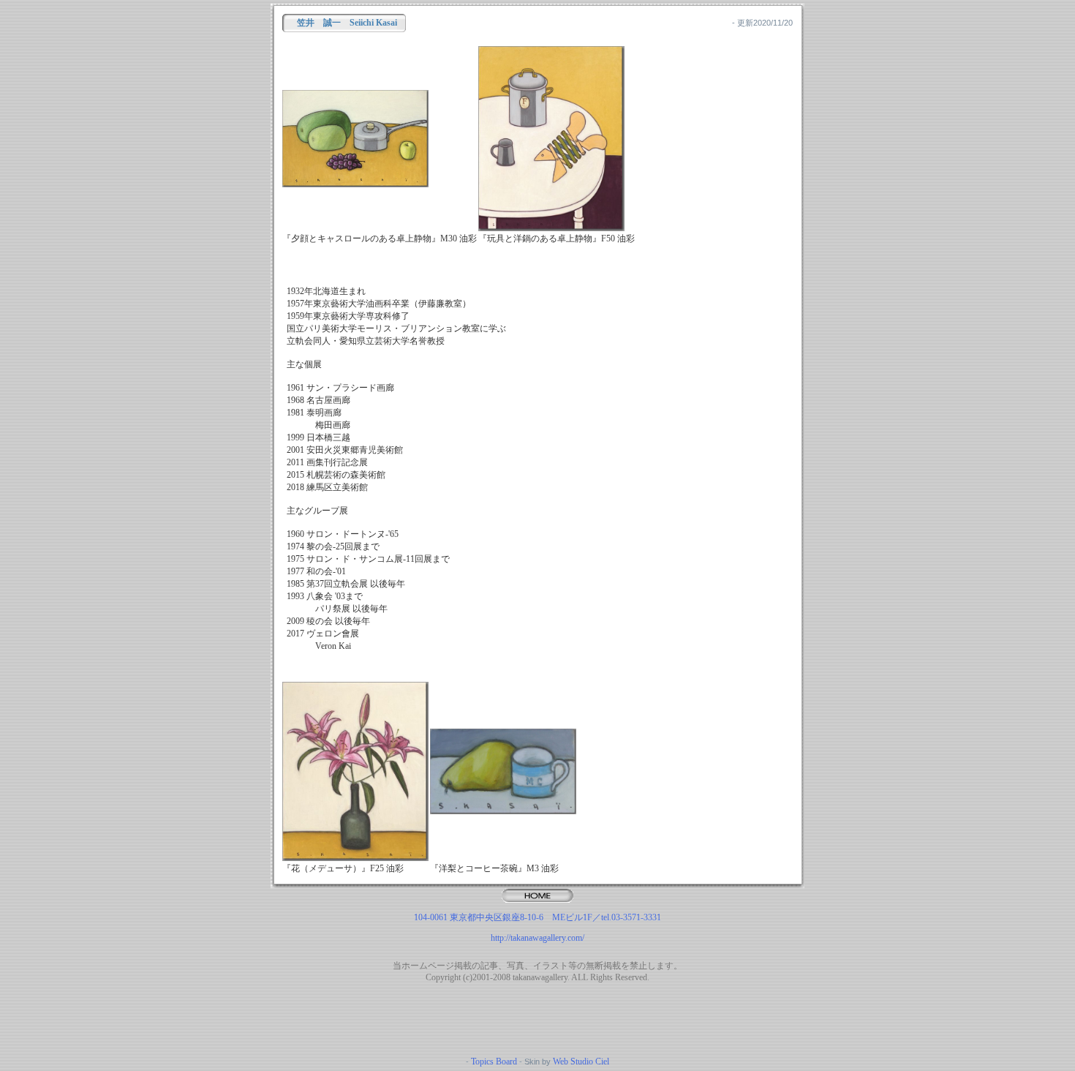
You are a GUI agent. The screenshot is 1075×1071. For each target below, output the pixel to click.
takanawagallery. (541, 977)
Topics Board (494, 1061)
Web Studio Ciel (580, 1061)
